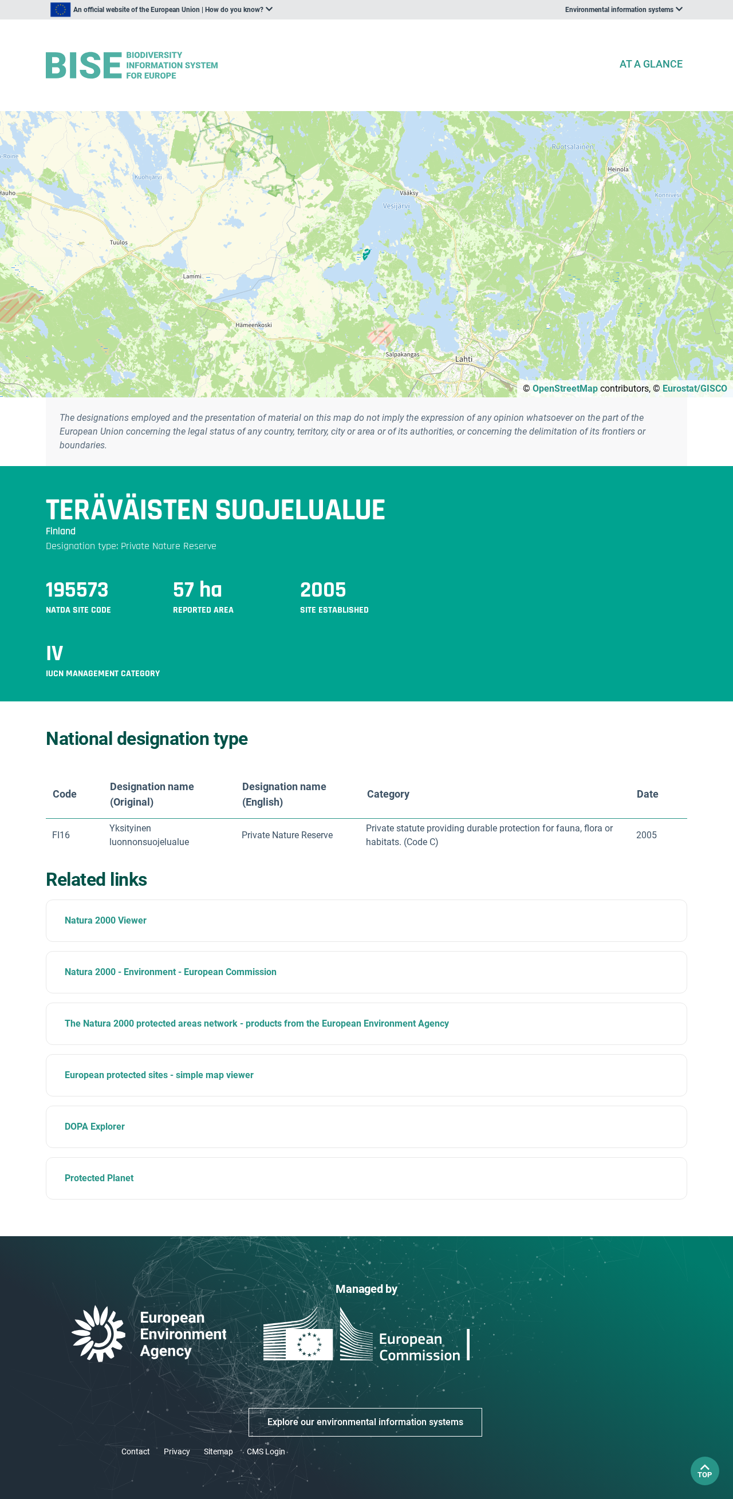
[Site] (327, 65)
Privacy (177, 1451)
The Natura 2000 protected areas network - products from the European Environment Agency (257, 1023)
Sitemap (218, 1451)
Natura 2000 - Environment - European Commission (171, 972)
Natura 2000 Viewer (106, 920)
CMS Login (266, 1451)
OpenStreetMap (565, 388)
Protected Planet (99, 1178)
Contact (135, 1451)
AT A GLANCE (651, 64)
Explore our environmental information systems (365, 1422)
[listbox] (161, 9)
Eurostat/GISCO (695, 388)
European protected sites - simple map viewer (159, 1075)
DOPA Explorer (95, 1126)
